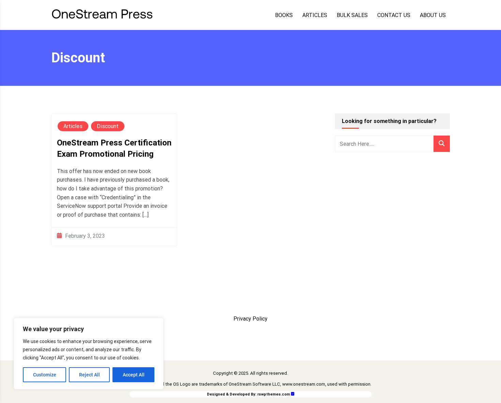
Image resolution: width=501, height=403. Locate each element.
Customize (44, 374)
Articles (314, 15)
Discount (108, 126)
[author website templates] (292, 394)
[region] (89, 353)
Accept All (134, 374)
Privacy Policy (250, 318)
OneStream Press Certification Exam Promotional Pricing (114, 148)
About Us (433, 15)
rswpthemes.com (273, 394)
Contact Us (393, 15)
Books (284, 15)
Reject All (89, 374)
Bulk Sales (352, 15)
